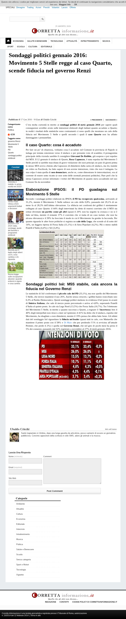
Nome (15, 456)
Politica (11, 130)
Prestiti (46, 7)
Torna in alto (35, 615)
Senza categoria (23, 559)
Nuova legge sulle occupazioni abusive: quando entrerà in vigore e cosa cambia (15, 279)
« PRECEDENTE (96, 120)
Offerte (73, 7)
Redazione (50, 601)
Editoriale (46, 46)
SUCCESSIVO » (111, 120)
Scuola (21, 46)
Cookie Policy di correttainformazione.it (94, 601)
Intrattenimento (90, 41)
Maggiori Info (65, 4)
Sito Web (12, 478)
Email (15, 467)
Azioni (38, 7)
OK (75, 4)
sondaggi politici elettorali (15, 157)
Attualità (72, 41)
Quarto (11, 153)
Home (8, 41)
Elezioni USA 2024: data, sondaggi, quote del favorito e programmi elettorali (15, 229)
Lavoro (64, 7)
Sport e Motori (22, 564)
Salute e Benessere (37, 41)
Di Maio (68, 322)
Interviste (20, 529)
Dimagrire (20, 7)
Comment (47, 456)
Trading (30, 7)
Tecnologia (57, 41)
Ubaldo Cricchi (49, 119)
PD (9, 150)
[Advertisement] (62, 96)
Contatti (64, 601)
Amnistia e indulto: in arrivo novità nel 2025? (15, 184)
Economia (18, 41)
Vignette (20, 575)
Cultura (32, 46)
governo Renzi (14, 141)
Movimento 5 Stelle (13, 145)
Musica (106, 41)
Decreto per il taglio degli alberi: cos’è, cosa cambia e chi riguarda (15, 254)
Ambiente (20, 504)
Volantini (55, 7)
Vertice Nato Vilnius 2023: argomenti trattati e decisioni (15, 205)
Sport (10, 46)
